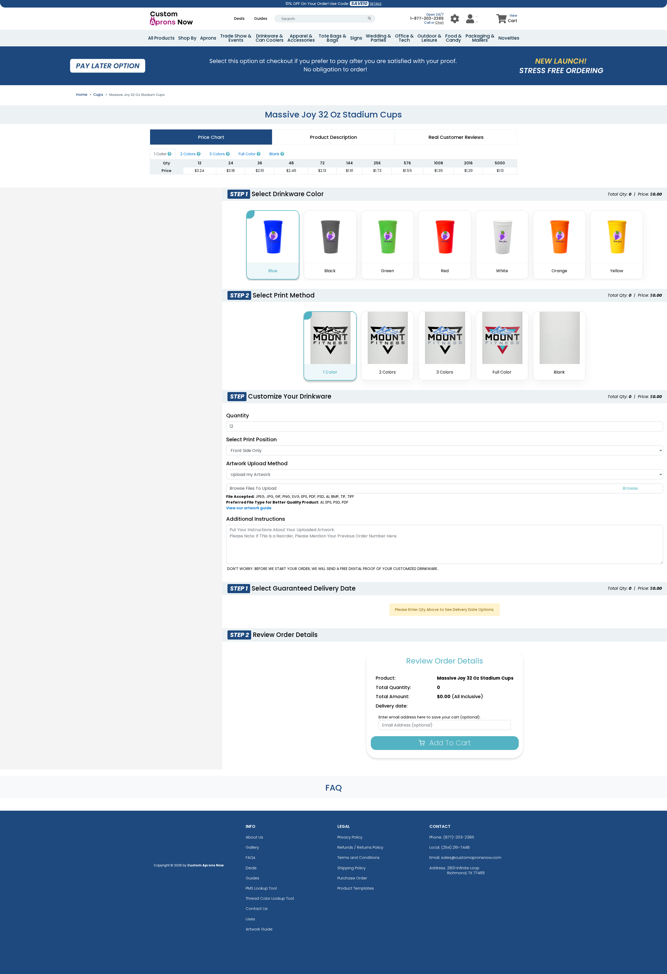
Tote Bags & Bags (332, 38)
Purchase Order (352, 878)
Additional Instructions (255, 519)
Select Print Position (251, 439)
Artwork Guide (259, 929)
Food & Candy (453, 38)
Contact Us (257, 908)
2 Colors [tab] (188, 154)
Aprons (208, 38)
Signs (356, 38)
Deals (239, 18)
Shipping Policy (351, 868)
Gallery (252, 847)
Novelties (508, 38)
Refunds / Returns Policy (360, 847)
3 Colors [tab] (217, 154)
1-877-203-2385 (427, 18)
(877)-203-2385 (458, 837)
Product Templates (355, 888)
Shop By (187, 38)
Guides (260, 18)
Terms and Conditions (358, 857)
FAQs (250, 857)
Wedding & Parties (378, 38)
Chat (439, 22)
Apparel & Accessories (301, 38)
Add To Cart (449, 743)
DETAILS (375, 4)
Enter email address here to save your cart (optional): (429, 717)
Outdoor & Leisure (429, 38)
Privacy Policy (349, 837)
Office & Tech (404, 38)
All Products (161, 38)
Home (81, 94)
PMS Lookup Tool (261, 888)
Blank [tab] (274, 154)
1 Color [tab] (161, 154)
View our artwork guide (248, 508)
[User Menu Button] (455, 18)
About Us (254, 837)
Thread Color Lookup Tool (270, 898)
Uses (250, 919)
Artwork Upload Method (257, 463)
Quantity (237, 415)
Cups (98, 94)
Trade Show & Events (235, 38)
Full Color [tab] (248, 154)
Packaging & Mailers (480, 38)
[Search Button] (369, 18)
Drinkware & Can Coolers (269, 38)
